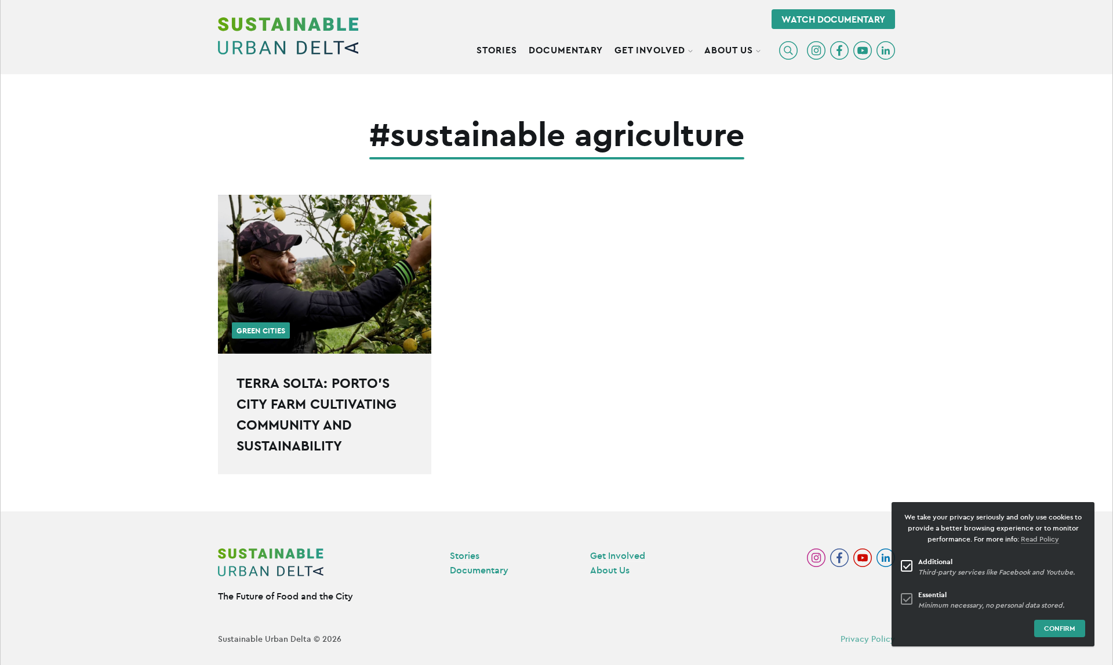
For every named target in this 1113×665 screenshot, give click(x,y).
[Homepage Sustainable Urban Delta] (288, 36)
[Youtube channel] (862, 50)
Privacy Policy (868, 639)
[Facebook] (839, 50)
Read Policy (1040, 539)
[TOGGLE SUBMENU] (690, 49)
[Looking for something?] (788, 50)
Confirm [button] (1059, 628)
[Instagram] (816, 50)
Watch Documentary (833, 19)
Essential (932, 594)
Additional (935, 561)
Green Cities (261, 331)
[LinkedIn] (885, 50)
